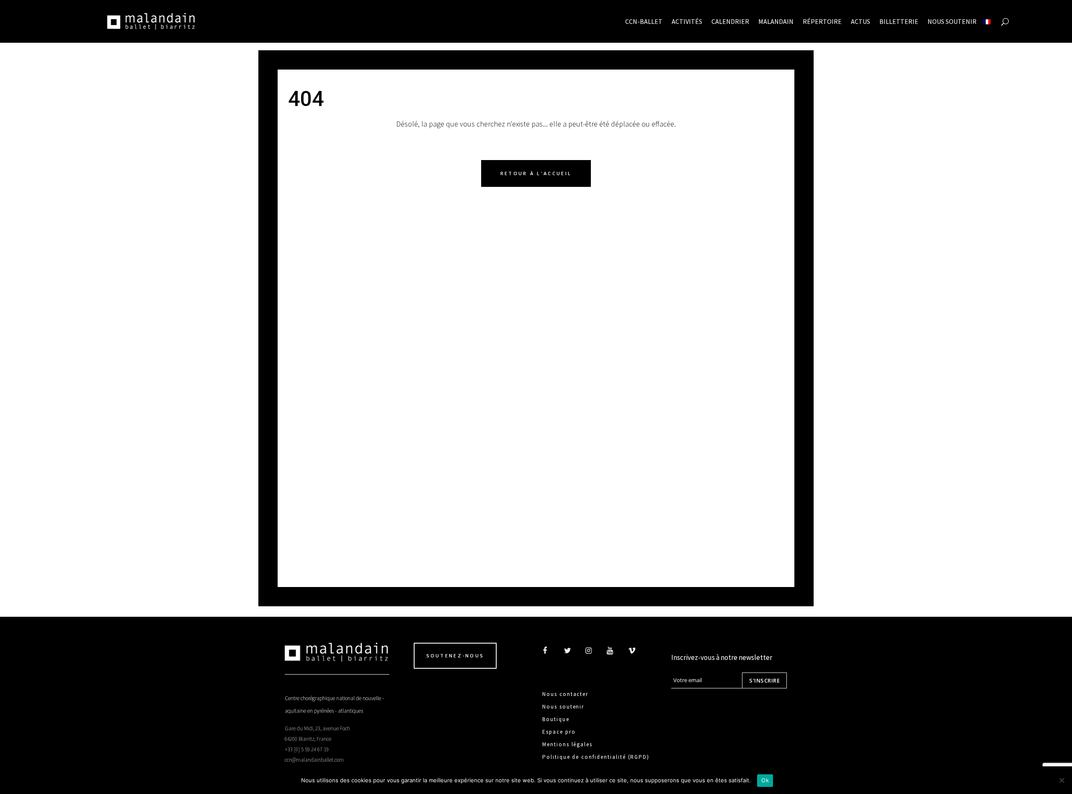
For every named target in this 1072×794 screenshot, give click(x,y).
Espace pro (559, 731)
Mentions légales (567, 744)
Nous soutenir (563, 706)
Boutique (556, 719)
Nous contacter (565, 694)
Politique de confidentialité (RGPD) (595, 756)
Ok (765, 780)
